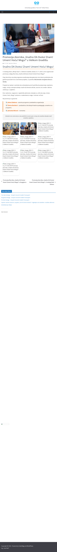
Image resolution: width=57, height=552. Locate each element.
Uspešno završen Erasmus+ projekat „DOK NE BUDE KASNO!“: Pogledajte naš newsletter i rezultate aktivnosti (27, 202)
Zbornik (9, 53)
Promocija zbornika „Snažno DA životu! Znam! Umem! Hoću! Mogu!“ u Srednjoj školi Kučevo (41, 182)
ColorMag (21, 546)
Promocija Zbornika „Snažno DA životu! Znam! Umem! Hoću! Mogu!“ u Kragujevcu (14, 181)
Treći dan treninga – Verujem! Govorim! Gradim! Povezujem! (15, 195)
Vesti (4, 53)
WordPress (30, 546)
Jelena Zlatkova (13, 63)
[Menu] (2, 12)
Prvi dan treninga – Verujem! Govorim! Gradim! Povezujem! (15, 200)
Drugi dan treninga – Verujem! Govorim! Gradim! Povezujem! (15, 197)
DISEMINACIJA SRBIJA (6, 205)
